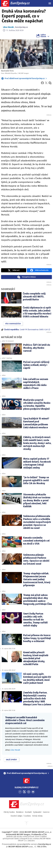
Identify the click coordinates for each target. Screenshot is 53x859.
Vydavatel (37, 812)
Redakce (20, 812)
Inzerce (46, 812)
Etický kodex (9, 812)
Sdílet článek (43, 35)
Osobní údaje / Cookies (21, 816)
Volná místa (37, 816)
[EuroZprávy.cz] (17, 3)
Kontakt (28, 812)
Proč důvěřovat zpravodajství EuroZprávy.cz (25, 78)
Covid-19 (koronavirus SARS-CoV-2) (35, 329)
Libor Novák (8, 27)
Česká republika (11, 329)
